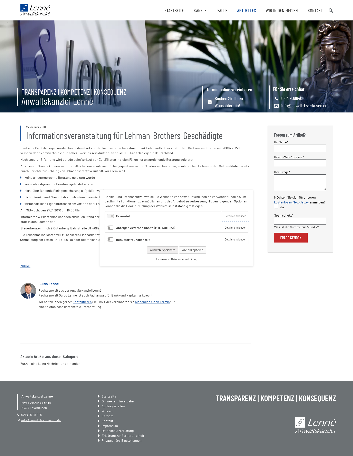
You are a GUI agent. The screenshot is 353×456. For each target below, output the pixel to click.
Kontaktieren (82, 302)
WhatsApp (201, 289)
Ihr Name (281, 142)
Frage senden (291, 237)
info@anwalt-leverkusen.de (304, 105)
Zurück (25, 266)
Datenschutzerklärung (118, 430)
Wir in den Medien (282, 10)
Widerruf (108, 411)
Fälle (222, 10)
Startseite (174, 10)
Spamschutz (283, 215)
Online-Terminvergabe (118, 401)
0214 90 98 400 (31, 415)
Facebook (185, 289)
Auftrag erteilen (113, 406)
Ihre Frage (282, 172)
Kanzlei (201, 10)
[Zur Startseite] (35, 14)
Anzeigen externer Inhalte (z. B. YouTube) (145, 228)
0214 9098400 (293, 98)
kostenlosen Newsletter (291, 202)
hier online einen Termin (152, 302)
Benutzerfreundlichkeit (133, 239)
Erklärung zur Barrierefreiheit (123, 435)
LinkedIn (193, 289)
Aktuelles (246, 10)
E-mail (210, 289)
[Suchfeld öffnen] (330, 10)
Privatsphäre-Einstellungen (122, 440)
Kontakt (315, 10)
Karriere (108, 416)
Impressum (110, 426)
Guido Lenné (48, 283)
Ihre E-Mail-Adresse (289, 157)
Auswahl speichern (162, 250)
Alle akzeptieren (192, 250)
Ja (282, 207)
